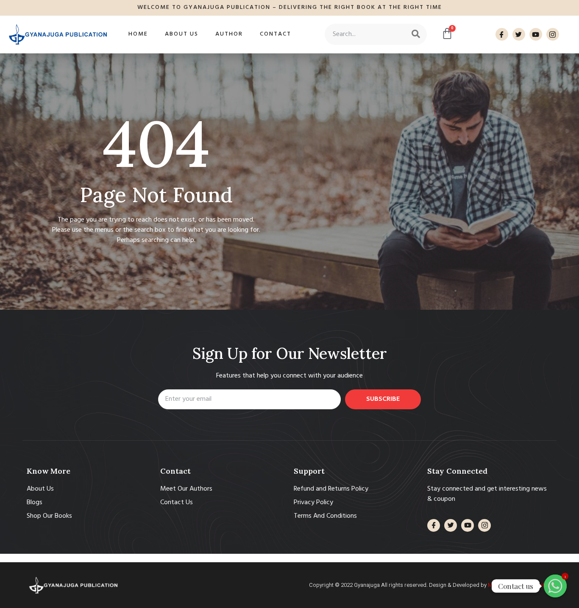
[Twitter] (518, 34)
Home (138, 34)
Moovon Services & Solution (522, 585)
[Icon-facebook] (501, 34)
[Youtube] (535, 34)
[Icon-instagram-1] (552, 34)
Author (229, 34)
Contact (275, 34)
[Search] (415, 34)
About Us (181, 34)
